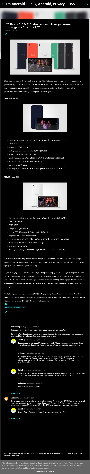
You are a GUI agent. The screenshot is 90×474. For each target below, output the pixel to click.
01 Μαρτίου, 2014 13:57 (34, 383)
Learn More (41, 472)
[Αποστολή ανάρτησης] (5, 304)
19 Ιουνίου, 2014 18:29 (27, 398)
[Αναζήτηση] (78, 3)
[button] (5, 34)
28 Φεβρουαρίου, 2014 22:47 (36, 353)
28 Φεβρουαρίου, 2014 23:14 (35, 370)
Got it (52, 472)
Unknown (15, 398)
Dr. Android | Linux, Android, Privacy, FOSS (40, 4)
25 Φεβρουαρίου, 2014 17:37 (35, 340)
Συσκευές (8, 307)
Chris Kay (21, 340)
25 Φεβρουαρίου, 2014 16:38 (30, 327)
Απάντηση (15, 393)
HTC (24, 307)
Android (17, 307)
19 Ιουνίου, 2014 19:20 (33, 409)
